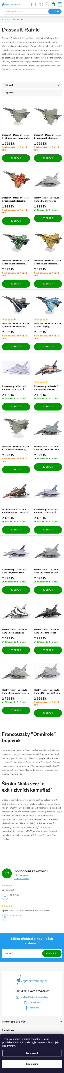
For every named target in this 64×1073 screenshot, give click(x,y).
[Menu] (60, 4)
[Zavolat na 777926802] (41, 4)
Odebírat (51, 953)
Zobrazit (16, 158)
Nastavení (32, 1053)
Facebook (34, 1007)
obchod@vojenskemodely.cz (34, 997)
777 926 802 (34, 1002)
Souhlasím (32, 1064)
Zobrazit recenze (21, 878)
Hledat (55, 11)
